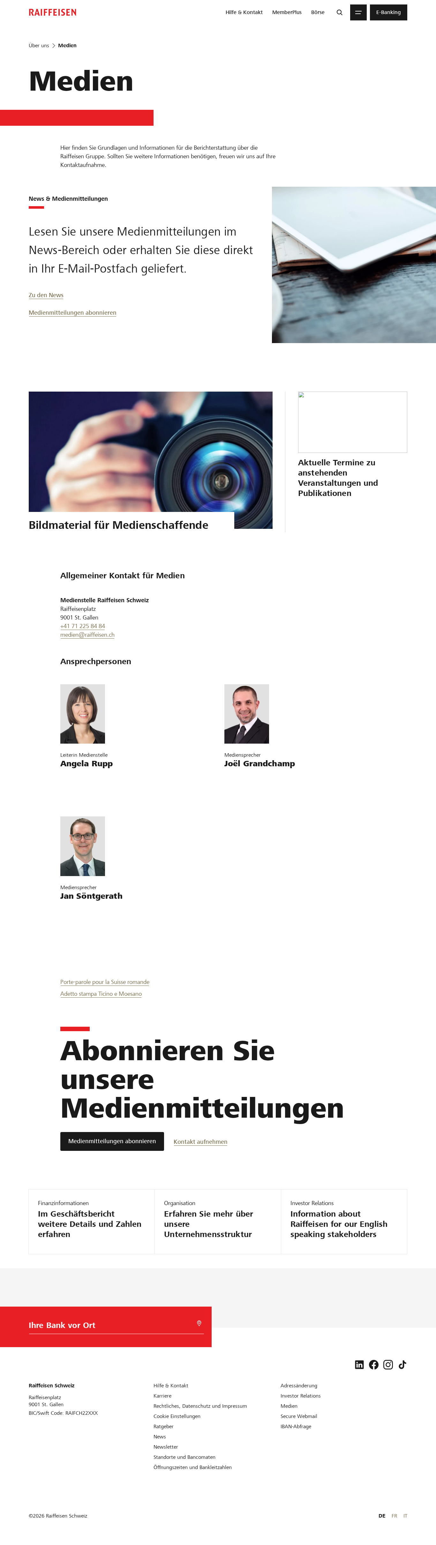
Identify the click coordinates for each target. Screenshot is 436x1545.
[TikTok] (402, 1364)
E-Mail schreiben (83, 778)
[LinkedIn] (359, 1364)
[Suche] (339, 12)
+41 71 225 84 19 (85, 796)
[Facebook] (374, 1364)
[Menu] (358, 12)
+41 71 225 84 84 (82, 626)
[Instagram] (388, 1364)
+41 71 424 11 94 (85, 929)
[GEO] (199, 1323)
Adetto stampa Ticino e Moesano (101, 993)
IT (405, 1516)
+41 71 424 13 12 (249, 796)
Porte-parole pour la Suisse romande (104, 982)
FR (394, 1516)
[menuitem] (244, 12)
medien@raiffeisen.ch (87, 634)
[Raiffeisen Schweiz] (52, 12)
